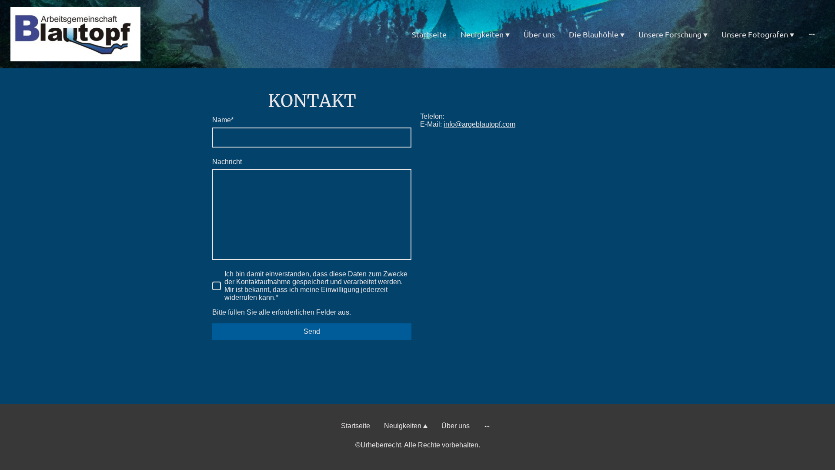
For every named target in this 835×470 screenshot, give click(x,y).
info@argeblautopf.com (479, 124)
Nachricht (227, 161)
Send (312, 331)
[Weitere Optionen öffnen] (812, 34)
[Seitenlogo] (75, 34)
